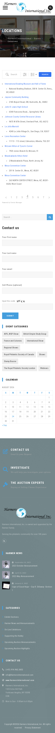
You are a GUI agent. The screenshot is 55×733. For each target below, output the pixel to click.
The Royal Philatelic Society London (19, 368)
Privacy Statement (33, 728)
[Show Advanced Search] (25, 74)
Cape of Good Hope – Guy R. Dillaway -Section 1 (32, 588)
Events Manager (16, 202)
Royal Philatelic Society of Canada (19, 354)
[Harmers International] (27, 7)
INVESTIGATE (20, 467)
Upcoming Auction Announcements (20, 642)
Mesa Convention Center (15, 166)
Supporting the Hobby (14, 636)
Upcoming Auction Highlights (17, 648)
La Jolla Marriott (12, 126)
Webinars (44, 368)
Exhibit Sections (12, 617)
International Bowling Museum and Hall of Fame (25, 84)
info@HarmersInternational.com (19, 675)
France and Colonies (13, 341)
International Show (35, 341)
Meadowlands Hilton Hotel (16, 156)
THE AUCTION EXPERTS (27, 482)
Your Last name (9, 253)
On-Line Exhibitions (13, 629)
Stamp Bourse (10, 361)
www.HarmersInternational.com (20, 680)
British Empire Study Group (35, 334)
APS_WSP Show (11, 334)
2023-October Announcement (25, 566)
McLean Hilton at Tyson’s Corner (19, 146)
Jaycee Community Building (17, 97)
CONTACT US (20, 449)
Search (45, 74)
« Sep (4, 425)
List (32, 74)
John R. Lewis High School (16, 107)
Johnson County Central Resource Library (23, 117)
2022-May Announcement (23, 576)
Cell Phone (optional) (12, 285)
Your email (7, 269)
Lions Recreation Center (15, 136)
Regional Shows (11, 347)
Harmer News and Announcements (20, 623)
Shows (42, 354)
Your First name (9, 237)
